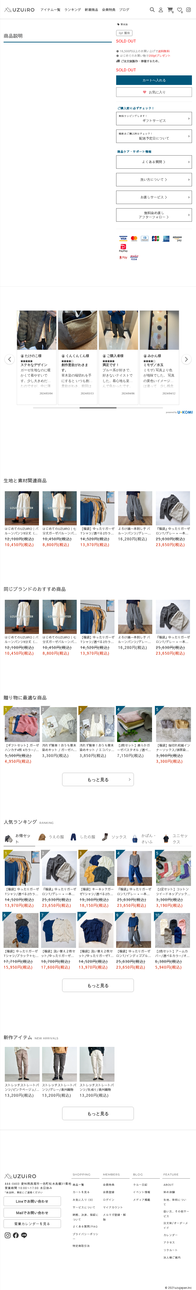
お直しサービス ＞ (154, 197)
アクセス (169, 1242)
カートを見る (81, 1192)
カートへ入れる (154, 80)
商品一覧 (78, 1184)
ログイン (108, 1199)
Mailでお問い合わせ (32, 1213)
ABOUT (168, 1184)
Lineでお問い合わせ (32, 1201)
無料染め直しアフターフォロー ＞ (154, 214)
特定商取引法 (81, 1246)
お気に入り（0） (83, 1199)
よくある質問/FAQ (85, 1226)
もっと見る (98, 779)
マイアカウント (113, 1207)
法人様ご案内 (172, 1257)
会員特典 (108, 1184)
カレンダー (170, 1235)
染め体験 (169, 1192)
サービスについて (84, 1207)
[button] (186, 359)
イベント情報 (141, 1192)
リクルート (170, 1250)
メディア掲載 (141, 1199)
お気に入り (154, 92)
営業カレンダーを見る (32, 1223)
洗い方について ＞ (154, 179)
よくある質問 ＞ (154, 161)
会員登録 (108, 1192)
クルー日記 (140, 1184)
